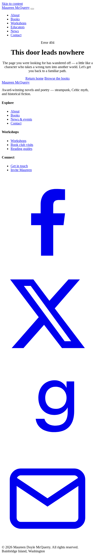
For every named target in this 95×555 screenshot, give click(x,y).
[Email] (47, 543)
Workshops (18, 23)
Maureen (16, 8)
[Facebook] (47, 266)
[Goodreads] (47, 451)
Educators (18, 27)
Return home (34, 78)
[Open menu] (32, 9)
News (15, 31)
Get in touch (19, 166)
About (15, 15)
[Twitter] (47, 358)
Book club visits (22, 145)
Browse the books (57, 78)
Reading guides (21, 149)
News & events (21, 119)
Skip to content (12, 4)
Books (15, 19)
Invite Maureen (21, 170)
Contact (16, 35)
